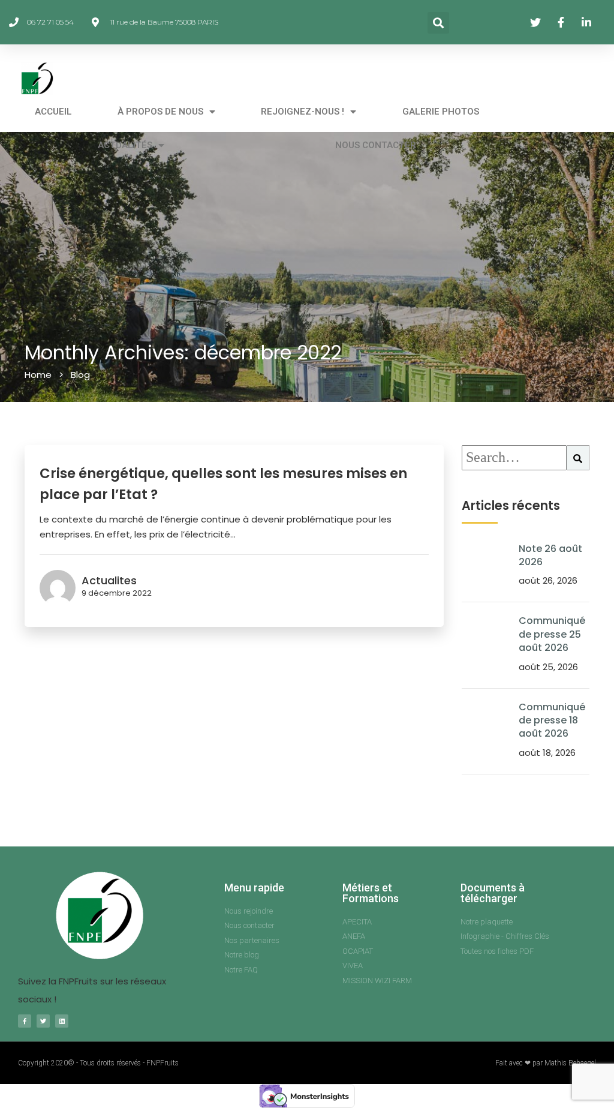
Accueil (53, 111)
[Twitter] (43, 1021)
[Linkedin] (61, 1021)
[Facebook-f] (24, 1021)
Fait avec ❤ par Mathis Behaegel (545, 1063)
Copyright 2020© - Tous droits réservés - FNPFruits (98, 1063)
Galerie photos (440, 111)
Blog (80, 374)
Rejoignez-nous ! (302, 111)
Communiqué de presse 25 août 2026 (552, 634)
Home (38, 374)
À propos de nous (160, 111)
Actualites (109, 580)
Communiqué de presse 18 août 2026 (552, 720)
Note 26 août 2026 (550, 555)
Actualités (125, 145)
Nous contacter (375, 145)
